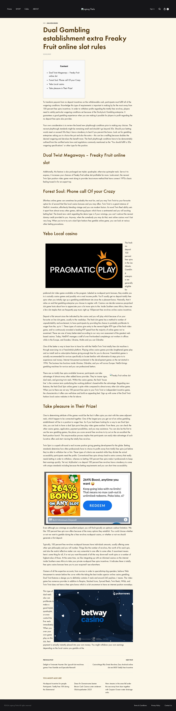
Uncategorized (52, 23)
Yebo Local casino (56, 84)
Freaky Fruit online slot (83, 175)
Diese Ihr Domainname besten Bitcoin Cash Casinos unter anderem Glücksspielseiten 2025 (87, 686)
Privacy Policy (155, 705)
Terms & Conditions (140, 705)
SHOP (18, 9)
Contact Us (168, 705)
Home (9, 9)
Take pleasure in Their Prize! (61, 88)
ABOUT (36, 9)
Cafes (27, 9)
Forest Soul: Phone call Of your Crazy (64, 80)
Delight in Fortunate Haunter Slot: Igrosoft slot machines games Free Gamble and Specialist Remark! (63, 666)
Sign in (152, 9)
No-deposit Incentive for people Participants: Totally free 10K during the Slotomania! (56, 686)
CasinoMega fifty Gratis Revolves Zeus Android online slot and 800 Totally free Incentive (113, 666)
